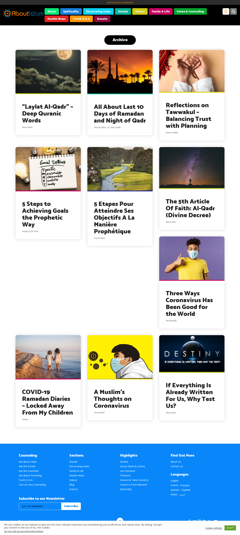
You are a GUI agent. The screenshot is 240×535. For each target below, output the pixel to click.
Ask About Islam (28, 461)
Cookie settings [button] (213, 528)
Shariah (123, 11)
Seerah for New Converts (134, 480)
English (174, 480)
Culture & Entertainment (133, 484)
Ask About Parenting (30, 475)
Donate (102, 19)
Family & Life (161, 11)
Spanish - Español (180, 489)
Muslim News (57, 19)
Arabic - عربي (178, 494)
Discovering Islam (98, 11)
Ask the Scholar (27, 466)
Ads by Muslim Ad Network (120, 2)
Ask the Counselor (29, 470)
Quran (52, 11)
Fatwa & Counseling (190, 11)
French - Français (180, 485)
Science (73, 489)
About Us (176, 461)
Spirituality (71, 11)
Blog (71, 484)
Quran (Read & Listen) (132, 466)
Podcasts (125, 475)
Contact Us (177, 466)
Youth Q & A (81, 19)
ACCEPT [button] (230, 527)
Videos (140, 11)
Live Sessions (127, 470)
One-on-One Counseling (32, 484)
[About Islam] (23, 13)
